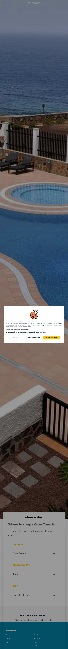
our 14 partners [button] (21, 322)
